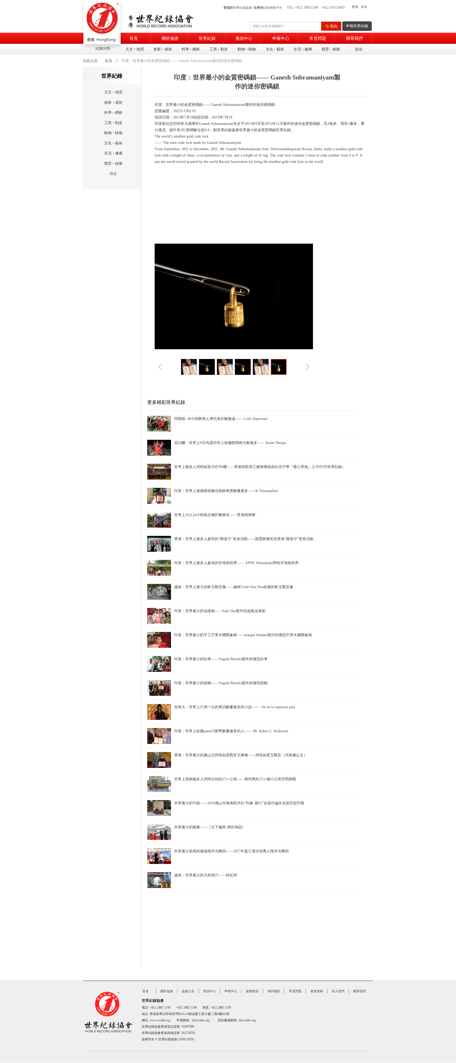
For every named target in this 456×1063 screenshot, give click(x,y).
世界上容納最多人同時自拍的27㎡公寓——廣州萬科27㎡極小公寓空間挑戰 (235, 779)
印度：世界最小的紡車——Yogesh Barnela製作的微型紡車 (221, 659)
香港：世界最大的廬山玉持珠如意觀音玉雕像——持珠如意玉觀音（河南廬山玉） (240, 755)
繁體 (355, 7)
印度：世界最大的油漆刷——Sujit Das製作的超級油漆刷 (219, 611)
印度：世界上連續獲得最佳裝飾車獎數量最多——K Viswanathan (226, 491)
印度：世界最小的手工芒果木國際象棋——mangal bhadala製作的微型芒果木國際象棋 (243, 635)
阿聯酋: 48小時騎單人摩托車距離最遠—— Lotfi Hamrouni (221, 419)
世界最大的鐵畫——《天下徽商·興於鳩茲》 (210, 827)
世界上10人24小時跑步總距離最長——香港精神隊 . (216, 515)
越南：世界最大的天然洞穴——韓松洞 (205, 875)
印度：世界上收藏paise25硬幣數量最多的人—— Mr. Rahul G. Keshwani (231, 731)
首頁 (108, 61)
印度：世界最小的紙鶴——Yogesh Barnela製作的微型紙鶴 (221, 683)
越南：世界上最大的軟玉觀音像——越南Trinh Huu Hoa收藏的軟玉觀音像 (233, 587)
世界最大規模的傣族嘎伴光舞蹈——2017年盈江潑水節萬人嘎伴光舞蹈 (231, 851)
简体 (364, 7)
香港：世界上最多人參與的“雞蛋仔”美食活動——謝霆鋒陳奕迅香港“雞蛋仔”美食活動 (244, 539)
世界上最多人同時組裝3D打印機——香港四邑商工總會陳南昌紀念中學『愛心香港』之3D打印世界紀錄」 (260, 467)
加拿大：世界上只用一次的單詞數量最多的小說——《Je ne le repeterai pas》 (235, 707)
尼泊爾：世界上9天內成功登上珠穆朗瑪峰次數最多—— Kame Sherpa (230, 443)
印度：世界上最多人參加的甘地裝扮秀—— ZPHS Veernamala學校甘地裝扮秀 (236, 563)
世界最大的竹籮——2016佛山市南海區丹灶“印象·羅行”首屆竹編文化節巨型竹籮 (239, 803)
